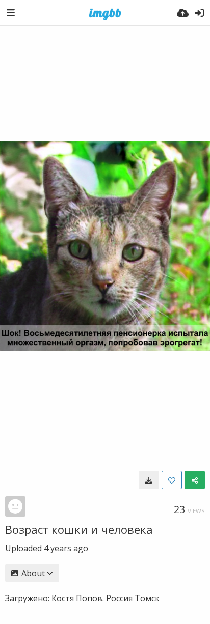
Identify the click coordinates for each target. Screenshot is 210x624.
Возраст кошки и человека (79, 529)
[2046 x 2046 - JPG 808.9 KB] (149, 480)
